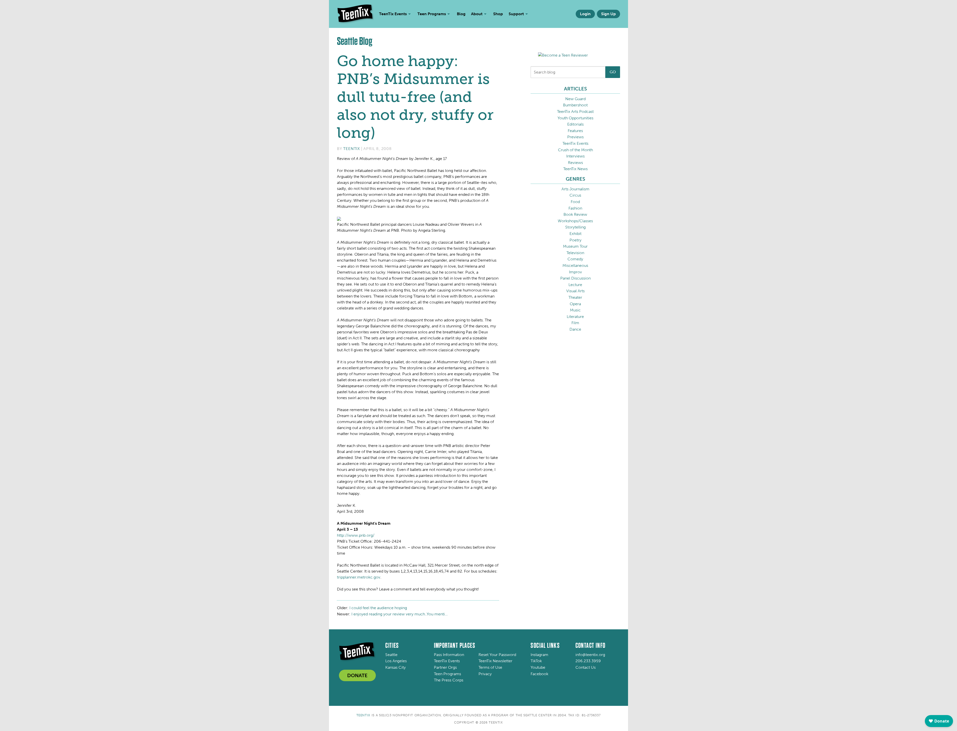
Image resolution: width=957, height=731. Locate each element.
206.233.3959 (588, 660)
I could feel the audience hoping (378, 607)
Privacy (485, 673)
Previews (575, 137)
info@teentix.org (590, 654)
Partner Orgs (445, 667)
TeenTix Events (575, 143)
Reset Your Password (497, 654)
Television (575, 252)
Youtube (538, 667)
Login (585, 13)
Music (575, 310)
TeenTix (351, 148)
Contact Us (585, 667)
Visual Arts (575, 291)
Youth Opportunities (575, 118)
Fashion (575, 208)
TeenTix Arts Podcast (575, 111)
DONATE (357, 675)
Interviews (575, 156)
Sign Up (608, 13)
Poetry (575, 240)
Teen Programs (447, 673)
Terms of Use (490, 667)
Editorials (575, 124)
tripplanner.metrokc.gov (358, 577)
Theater (575, 297)
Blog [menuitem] (461, 13)
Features (575, 130)
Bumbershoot (575, 105)
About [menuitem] (476, 13)
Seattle (391, 654)
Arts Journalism (575, 189)
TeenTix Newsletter (495, 660)
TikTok (536, 660)
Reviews (575, 162)
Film (575, 322)
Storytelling (575, 227)
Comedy (575, 259)
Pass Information (449, 654)
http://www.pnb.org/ (355, 535)
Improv (575, 272)
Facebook (539, 673)
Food (575, 201)
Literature (575, 316)
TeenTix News (575, 168)
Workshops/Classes (575, 221)
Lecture (575, 284)
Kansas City (395, 667)
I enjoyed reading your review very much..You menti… (399, 614)
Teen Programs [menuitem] (431, 13)
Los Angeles (396, 660)
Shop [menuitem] (498, 13)
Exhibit (575, 233)
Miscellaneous (575, 265)
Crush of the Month (575, 149)
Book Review (575, 214)
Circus (575, 195)
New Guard (575, 98)
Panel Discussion (575, 278)
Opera (575, 303)
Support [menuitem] (516, 13)
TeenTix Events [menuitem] (393, 13)
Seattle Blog (354, 41)
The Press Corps (448, 680)
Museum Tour (575, 246)
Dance (575, 329)
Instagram (539, 654)
